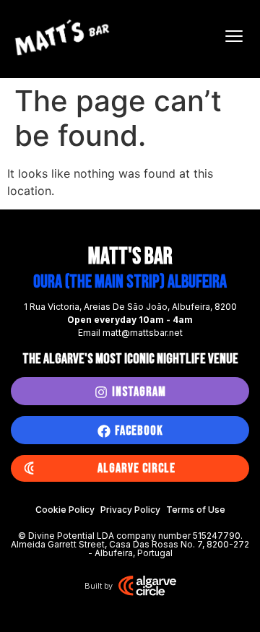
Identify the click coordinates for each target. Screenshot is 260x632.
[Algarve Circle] (28, 468)
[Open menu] (234, 36)
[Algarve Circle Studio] (147, 586)
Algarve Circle (137, 468)
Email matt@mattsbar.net (130, 332)
